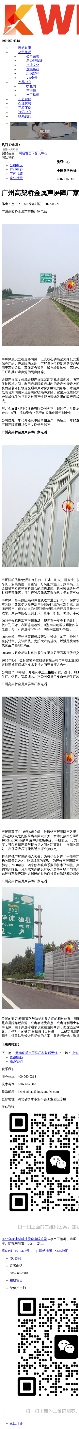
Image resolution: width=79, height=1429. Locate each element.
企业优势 (24, 103)
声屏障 (31, 90)
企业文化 (32, 65)
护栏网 (31, 86)
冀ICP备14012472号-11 (18, 1251)
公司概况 (24, 52)
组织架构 (32, 73)
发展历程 (32, 69)
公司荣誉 (32, 56)
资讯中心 (24, 112)
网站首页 (24, 48)
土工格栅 (32, 95)
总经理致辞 (34, 60)
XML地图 (61, 1251)
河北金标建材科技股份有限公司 (24, 1239)
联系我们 (24, 116)
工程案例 (24, 107)
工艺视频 (24, 99)
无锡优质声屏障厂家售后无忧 (36, 1053)
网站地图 (45, 1251)
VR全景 (31, 77)
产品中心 (24, 82)
